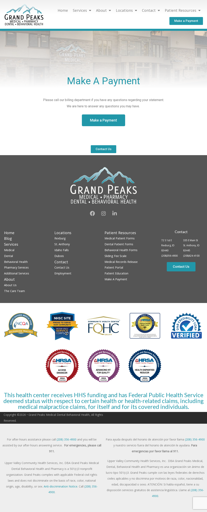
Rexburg (60, 238)
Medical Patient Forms (120, 238)
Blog (8, 238)
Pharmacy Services (16, 267)
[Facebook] (92, 213)
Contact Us (61, 267)
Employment (62, 273)
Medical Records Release (121, 262)
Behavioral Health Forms (121, 250)
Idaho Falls (61, 250)
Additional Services (16, 273)
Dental (8, 256)
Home (63, 10)
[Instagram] (103, 213)
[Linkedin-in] (115, 213)
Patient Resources (180, 10)
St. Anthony (62, 244)
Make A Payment (116, 279)
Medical (9, 250)
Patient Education (116, 273)
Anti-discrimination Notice (60, 486)
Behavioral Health (16, 262)
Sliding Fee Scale (116, 256)
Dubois (59, 256)
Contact (181, 231)
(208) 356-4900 (66, 439)
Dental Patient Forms (119, 244)
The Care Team (14, 291)
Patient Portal (114, 267)
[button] (186, 21)
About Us (10, 285)
